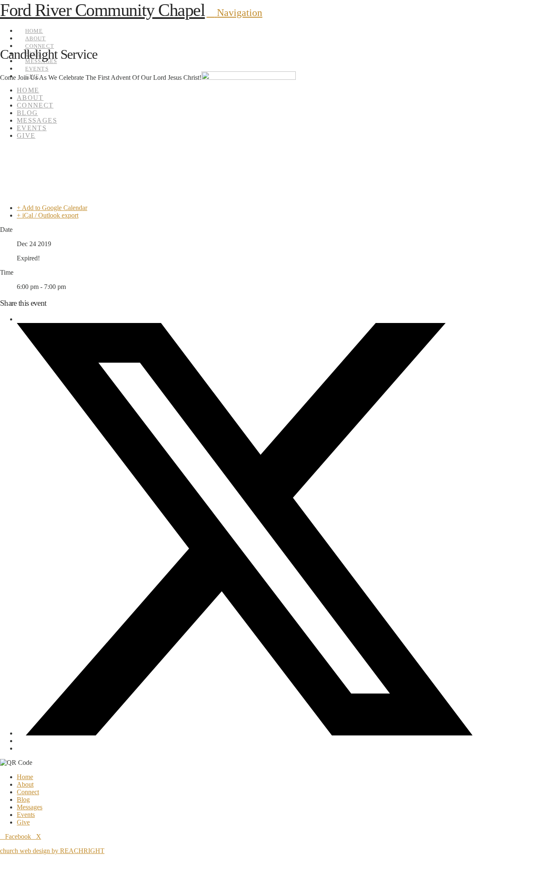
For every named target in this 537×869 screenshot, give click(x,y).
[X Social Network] (244, 733)
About (25, 784)
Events (26, 814)
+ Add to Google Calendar (52, 207)
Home (25, 776)
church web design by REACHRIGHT (52, 850)
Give (23, 822)
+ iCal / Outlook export (47, 215)
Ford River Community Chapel (102, 10)
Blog (23, 799)
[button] (234, 12)
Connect (28, 791)
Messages (29, 807)
